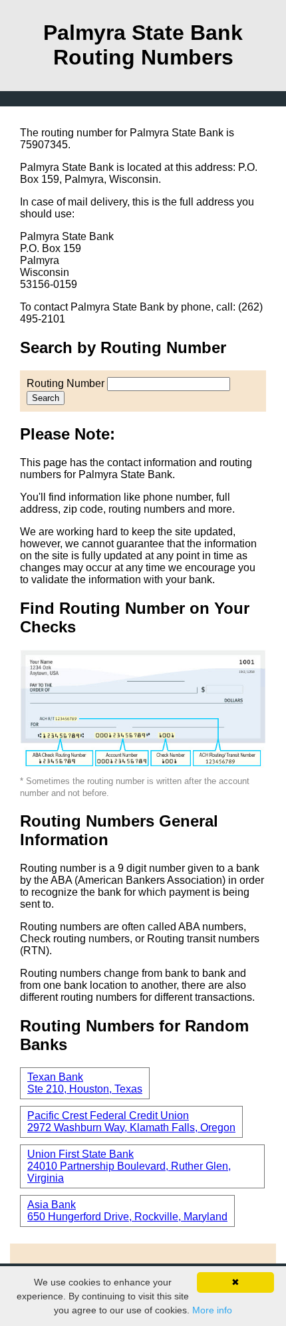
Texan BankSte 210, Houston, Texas (84, 1083)
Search (45, 398)
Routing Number (65, 383)
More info (212, 1310)
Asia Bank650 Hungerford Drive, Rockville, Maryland (127, 1210)
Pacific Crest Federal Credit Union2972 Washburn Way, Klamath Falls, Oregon (131, 1121)
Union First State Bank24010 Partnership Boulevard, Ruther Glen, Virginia (129, 1166)
